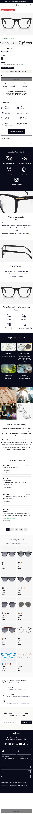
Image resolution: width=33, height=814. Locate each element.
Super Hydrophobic (7, 472)
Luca (3, 590)
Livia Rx (4, 666)
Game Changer (7, 480)
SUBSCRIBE (26, 722)
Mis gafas (5, 511)
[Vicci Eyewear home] (16, 5)
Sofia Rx (4, 487)
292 (21, 529)
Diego (4, 616)
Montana (5, 641)
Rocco (20, 616)
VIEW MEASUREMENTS (16, 131)
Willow (20, 641)
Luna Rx (4, 520)
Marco (20, 590)
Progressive (5, 503)
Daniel (20, 565)
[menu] (5, 5)
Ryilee (20, 666)
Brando (4, 565)
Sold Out (16, 79)
